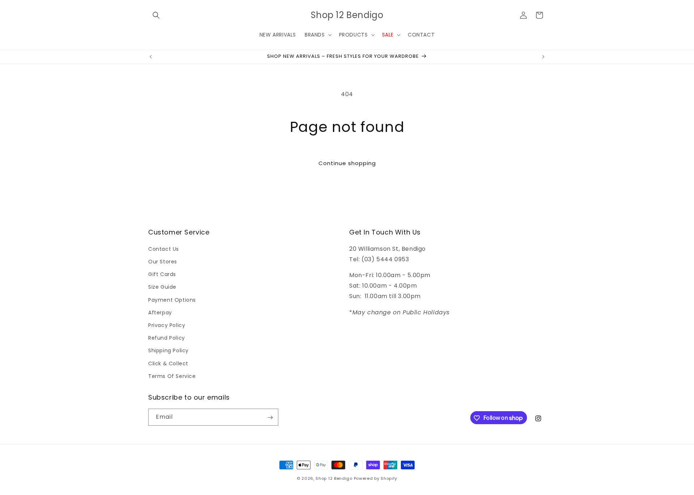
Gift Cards (162, 274)
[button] (156, 15)
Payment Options (172, 299)
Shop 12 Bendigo (334, 478)
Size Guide (162, 286)
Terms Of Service (172, 375)
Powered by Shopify (376, 478)
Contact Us (163, 248)
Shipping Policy (168, 350)
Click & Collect (168, 363)
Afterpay (160, 312)
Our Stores (162, 261)
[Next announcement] (543, 57)
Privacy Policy (166, 324)
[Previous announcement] (151, 57)
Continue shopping (347, 163)
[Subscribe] (270, 417)
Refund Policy (166, 337)
